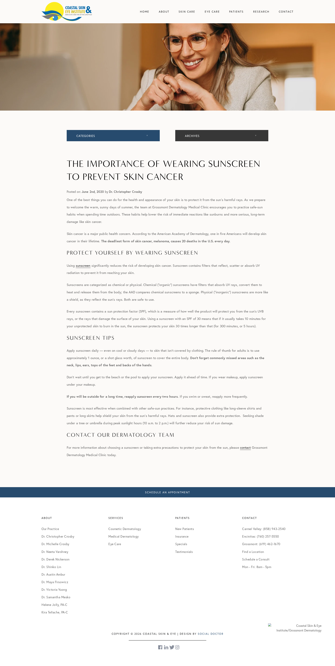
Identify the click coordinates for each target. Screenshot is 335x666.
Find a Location (253, 552)
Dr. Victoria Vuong (54, 589)
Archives (192, 136)
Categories (85, 136)
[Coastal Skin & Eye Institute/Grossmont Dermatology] (294, 627)
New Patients (184, 529)
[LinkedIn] (166, 647)
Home (144, 11)
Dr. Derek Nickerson (55, 559)
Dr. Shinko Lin (51, 567)
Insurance (182, 536)
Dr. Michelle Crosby (55, 544)
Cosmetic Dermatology (124, 529)
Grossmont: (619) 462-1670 (261, 544)
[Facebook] (160, 647)
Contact (286, 11)
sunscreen (83, 265)
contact (245, 447)
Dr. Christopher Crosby (57, 536)
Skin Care (187, 11)
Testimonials (184, 552)
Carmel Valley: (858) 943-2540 (264, 529)
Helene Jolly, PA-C (54, 605)
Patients (236, 11)
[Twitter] (171, 647)
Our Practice (50, 529)
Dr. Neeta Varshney (54, 552)
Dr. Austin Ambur (53, 574)
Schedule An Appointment (167, 492)
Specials (181, 544)
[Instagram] (177, 647)
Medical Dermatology (123, 536)
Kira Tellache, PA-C (54, 612)
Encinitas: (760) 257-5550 (260, 536)
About (164, 11)
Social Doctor (211, 634)
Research (261, 11)
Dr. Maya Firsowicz (54, 582)
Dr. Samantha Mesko (55, 597)
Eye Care (212, 11)
